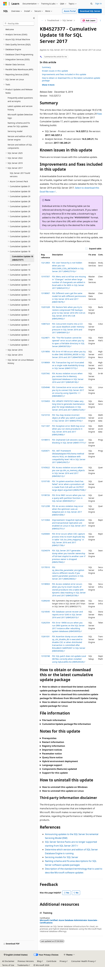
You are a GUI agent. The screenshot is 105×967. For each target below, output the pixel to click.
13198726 (45, 495)
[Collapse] (34, 18)
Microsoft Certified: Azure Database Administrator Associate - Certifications (69, 921)
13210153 (45, 415)
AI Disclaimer (8, 961)
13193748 (45, 656)
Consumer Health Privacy (82, 961)
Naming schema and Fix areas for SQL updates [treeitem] (19, 125)
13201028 (45, 307)
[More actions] (100, 20)
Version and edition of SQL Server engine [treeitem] (20, 138)
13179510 (45, 567)
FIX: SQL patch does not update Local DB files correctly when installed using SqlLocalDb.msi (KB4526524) (69, 659)
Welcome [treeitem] (9, 29)
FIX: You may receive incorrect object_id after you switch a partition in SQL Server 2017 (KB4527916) (69, 418)
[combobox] (18, 23)
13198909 (45, 362)
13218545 (45, 611)
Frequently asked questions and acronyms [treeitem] (20, 99)
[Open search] (91, 3)
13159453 (45, 401)
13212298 (45, 506)
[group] (71, 458)
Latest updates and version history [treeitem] (20, 108)
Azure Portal (70, 11)
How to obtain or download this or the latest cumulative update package (71, 79)
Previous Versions (26, 961)
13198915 (45, 439)
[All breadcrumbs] (42, 20)
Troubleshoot (53, 20)
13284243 (45, 600)
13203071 (45, 450)
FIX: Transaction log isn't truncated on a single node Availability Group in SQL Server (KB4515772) (68, 365)
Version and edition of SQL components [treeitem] (20, 146)
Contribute (51, 961)
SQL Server (67, 20)
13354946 (45, 387)
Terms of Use (8, 965)
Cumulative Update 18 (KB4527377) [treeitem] (22, 258)
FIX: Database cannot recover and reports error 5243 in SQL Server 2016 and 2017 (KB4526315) (67, 614)
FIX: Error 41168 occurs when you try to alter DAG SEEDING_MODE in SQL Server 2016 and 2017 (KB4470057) (69, 354)
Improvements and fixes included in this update (64, 74)
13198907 (45, 293)
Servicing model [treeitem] (15, 131)
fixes (99, 113)
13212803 (45, 262)
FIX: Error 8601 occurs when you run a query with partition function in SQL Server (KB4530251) (68, 498)
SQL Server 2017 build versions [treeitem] (20, 175)
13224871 (45, 337)
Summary (46, 67)
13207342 (45, 373)
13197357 (45, 276)
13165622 (45, 467)
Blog (39, 961)
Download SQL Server (90, 11)
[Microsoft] (5, 3)
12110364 (45, 520)
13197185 (45, 481)
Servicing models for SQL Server (61, 857)
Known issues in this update (55, 70)
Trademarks (22, 965)
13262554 (45, 622)
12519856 (45, 351)
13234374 (45, 550)
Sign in (98, 3)
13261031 (45, 636)
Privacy (63, 961)
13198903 (45, 584)
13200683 (45, 534)
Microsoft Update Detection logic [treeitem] (20, 116)
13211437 (45, 426)
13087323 (45, 324)
